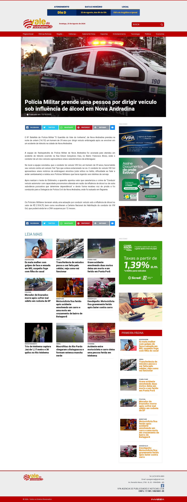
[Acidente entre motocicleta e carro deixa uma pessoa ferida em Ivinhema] (101, 332)
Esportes (104, 34)
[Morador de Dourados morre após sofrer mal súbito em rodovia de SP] (38, 284)
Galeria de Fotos (88, 34)
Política (148, 34)
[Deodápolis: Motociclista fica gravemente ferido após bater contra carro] (101, 287)
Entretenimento (119, 34)
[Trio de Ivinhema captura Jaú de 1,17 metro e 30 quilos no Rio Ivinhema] (38, 332)
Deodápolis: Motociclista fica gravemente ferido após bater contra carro (101, 304)
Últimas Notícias (45, 34)
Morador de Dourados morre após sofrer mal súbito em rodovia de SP (38, 298)
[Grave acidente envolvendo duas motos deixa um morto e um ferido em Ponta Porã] (101, 248)
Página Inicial (28, 34)
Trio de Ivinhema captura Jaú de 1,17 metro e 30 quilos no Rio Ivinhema (38, 349)
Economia (160, 34)
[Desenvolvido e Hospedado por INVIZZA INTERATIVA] (157, 499)
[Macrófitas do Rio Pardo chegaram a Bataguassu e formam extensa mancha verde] (70, 332)
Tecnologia (135, 34)
